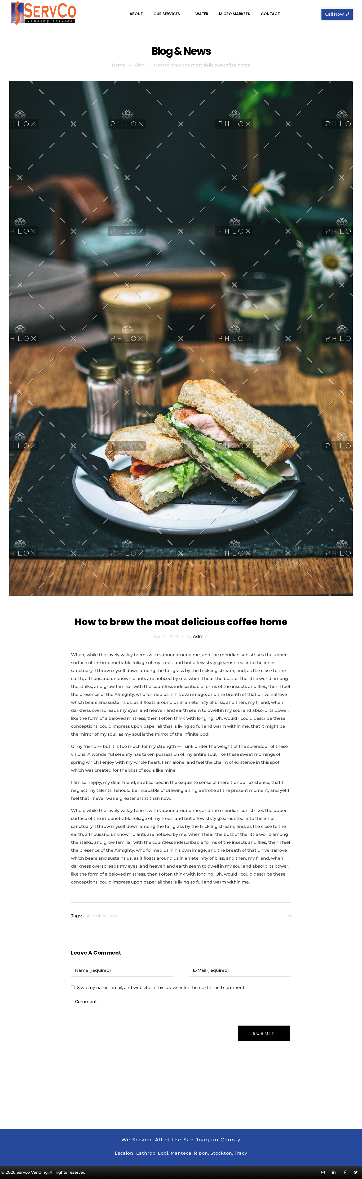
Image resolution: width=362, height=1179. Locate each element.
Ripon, (201, 1153)
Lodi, (164, 1153)
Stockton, (221, 1153)
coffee (100, 915)
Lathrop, (146, 1153)
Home (118, 65)
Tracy (241, 1153)
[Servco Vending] (43, 13)
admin (200, 636)
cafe (87, 915)
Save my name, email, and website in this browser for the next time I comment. (161, 987)
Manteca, (182, 1153)
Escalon (124, 1153)
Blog (139, 65)
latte (113, 915)
